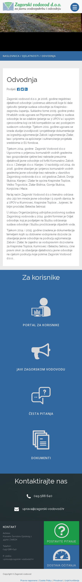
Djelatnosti (30, 56)
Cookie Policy (45, 580)
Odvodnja (49, 56)
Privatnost (58, 580)
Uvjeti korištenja (71, 580)
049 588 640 (43, 496)
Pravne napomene (28, 580)
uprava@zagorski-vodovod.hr (43, 509)
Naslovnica (11, 56)
